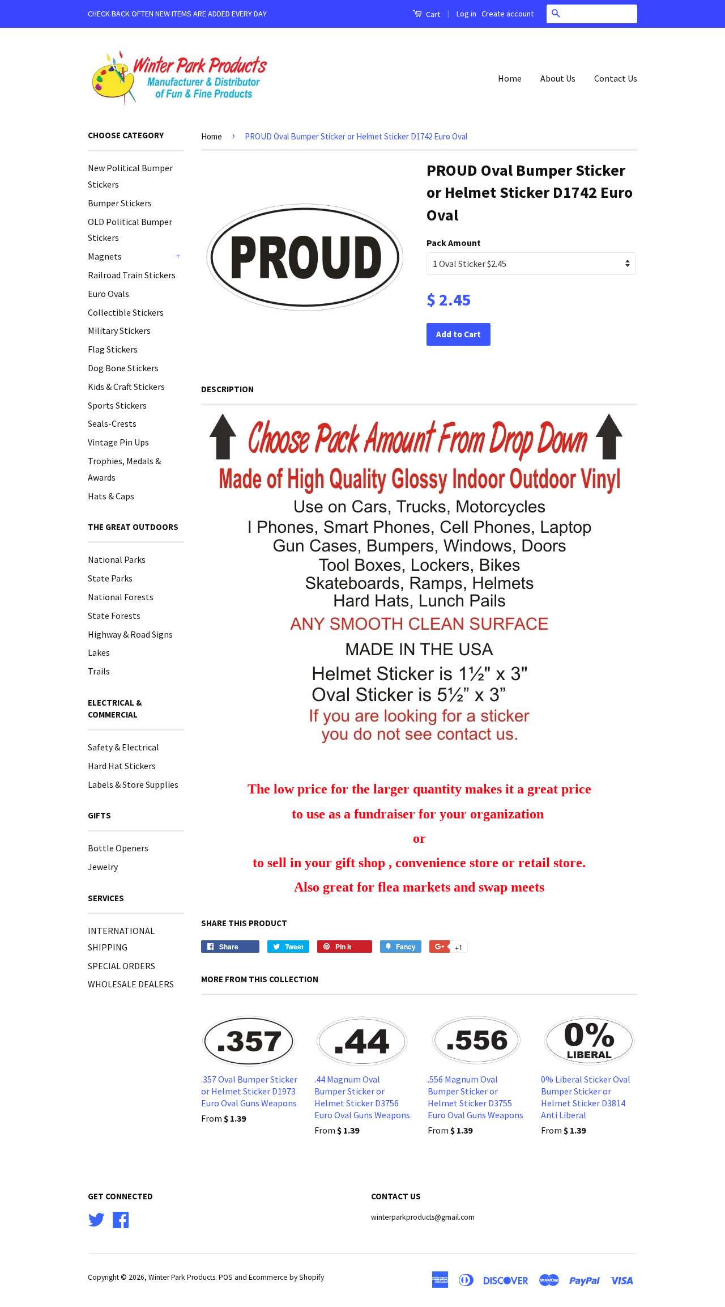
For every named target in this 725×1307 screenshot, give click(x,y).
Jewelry (103, 866)
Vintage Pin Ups (118, 442)
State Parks (110, 578)
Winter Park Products (181, 1277)
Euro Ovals (108, 293)
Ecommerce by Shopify (286, 1277)
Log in (466, 14)
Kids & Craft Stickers (126, 386)
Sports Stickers (117, 405)
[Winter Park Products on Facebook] (120, 1218)
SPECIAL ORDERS (121, 965)
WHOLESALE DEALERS (131, 984)
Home (510, 78)
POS (226, 1277)
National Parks (117, 559)
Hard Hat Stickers (122, 765)
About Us (557, 78)
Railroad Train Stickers (132, 275)
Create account (507, 14)
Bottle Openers (118, 848)
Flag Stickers (113, 349)
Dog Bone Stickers (123, 368)
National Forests (120, 596)
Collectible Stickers (126, 312)
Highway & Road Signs (130, 634)
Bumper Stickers (120, 203)
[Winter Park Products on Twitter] (96, 1218)
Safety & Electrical (123, 747)
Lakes (99, 652)
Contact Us (615, 78)
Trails (99, 671)
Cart (432, 14)
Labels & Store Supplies (133, 784)
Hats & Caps (111, 496)
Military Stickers (119, 330)
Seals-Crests (112, 423)
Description (227, 389)
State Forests (114, 615)
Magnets (105, 256)
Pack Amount (454, 242)
